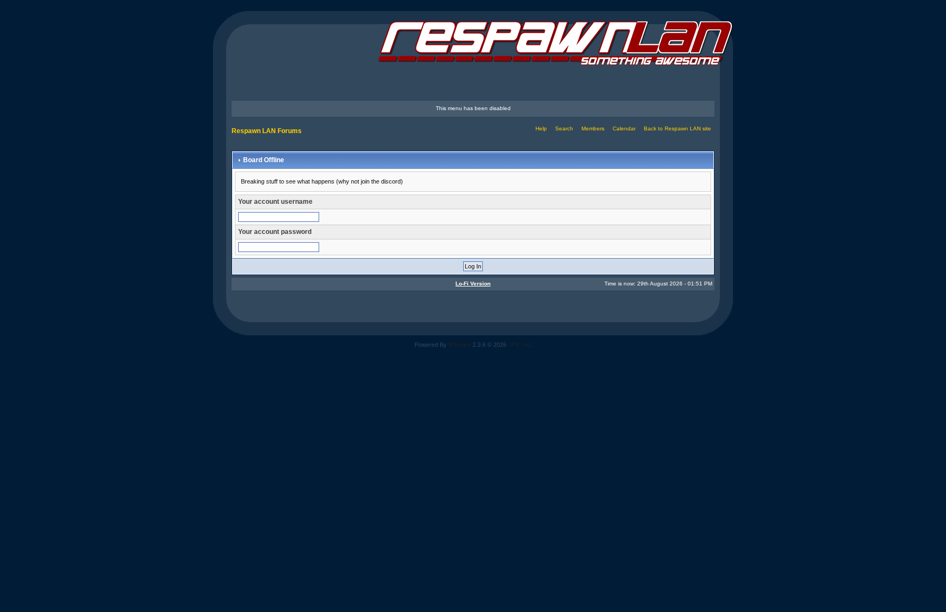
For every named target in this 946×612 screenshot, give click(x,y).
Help (541, 128)
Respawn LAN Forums (267, 131)
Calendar (624, 128)
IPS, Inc (520, 344)
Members (592, 128)
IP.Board (459, 344)
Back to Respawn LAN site (677, 128)
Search (564, 128)
